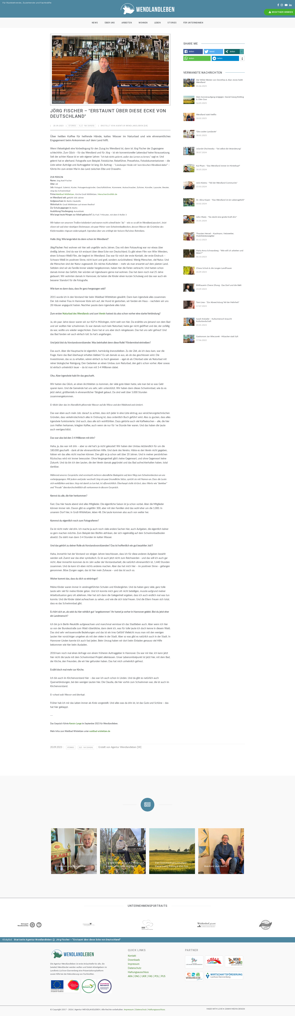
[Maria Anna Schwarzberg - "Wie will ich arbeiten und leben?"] (188, 253)
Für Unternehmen (193, 23)
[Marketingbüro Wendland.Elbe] (194, 976)
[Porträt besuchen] (29, 924)
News (95, 23)
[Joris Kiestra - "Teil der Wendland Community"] (188, 185)
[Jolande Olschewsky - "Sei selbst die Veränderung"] (188, 151)
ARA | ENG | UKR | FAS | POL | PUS (146, 976)
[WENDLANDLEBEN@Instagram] (282, 5)
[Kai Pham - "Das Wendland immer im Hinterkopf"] (188, 168)
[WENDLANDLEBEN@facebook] (278, 5)
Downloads (134, 960)
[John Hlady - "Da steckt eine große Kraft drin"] (188, 219)
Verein (102, 314)
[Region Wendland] (234, 961)
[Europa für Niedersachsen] (65, 986)
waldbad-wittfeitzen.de (99, 731)
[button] (193, 51)
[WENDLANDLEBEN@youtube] (286, 5)
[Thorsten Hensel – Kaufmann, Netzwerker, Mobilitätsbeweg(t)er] (188, 236)
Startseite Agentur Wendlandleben (33, 940)
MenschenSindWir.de (107, 194)
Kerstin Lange (75, 724)
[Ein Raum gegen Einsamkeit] (74, 851)
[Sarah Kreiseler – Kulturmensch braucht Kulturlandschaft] (188, 322)
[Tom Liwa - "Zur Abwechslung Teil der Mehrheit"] (188, 305)
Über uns (110, 23)
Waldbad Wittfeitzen (65, 194)
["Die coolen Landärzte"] (188, 134)
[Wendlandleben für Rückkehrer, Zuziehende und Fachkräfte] (72, 953)
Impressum (133, 964)
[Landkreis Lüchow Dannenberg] (194, 962)
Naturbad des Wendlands (75, 314)
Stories (172, 23)
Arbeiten (127, 23)
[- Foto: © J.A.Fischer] (110, 70)
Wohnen (143, 23)
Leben (157, 23)
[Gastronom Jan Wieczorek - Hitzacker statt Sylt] (188, 339)
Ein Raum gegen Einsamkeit (71, 866)
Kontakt (132, 956)
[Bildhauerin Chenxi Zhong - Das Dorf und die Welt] (188, 288)
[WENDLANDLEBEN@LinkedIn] (290, 5)
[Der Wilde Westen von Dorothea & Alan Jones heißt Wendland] (188, 83)
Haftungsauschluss (156, 1009)
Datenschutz (134, 968)
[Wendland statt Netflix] (188, 117)
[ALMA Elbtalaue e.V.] (214, 961)
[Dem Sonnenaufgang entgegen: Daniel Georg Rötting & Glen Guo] (188, 100)
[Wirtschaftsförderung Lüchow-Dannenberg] (224, 975)
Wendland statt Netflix (215, 866)
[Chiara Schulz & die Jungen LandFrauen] (188, 270)
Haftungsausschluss (138, 972)
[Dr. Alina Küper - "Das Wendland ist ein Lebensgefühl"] (188, 202)
